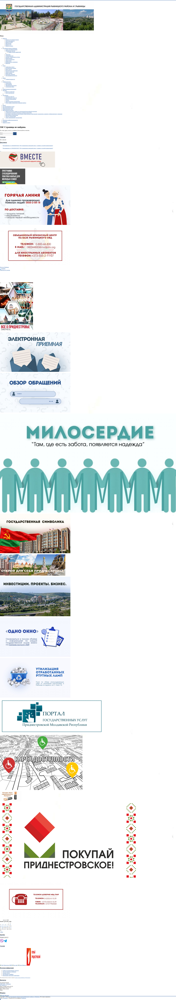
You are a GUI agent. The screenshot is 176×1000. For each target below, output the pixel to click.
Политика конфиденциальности (10, 120)
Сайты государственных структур (11, 970)
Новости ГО (8, 44)
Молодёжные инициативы (12, 115)
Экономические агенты (11, 85)
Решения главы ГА (10, 96)
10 (0, 926)
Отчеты (7, 100)
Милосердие (8, 43)
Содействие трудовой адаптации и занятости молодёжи (19, 112)
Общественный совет (8, 109)
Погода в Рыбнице (4, 267)
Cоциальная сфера (10, 86)
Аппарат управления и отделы (13, 57)
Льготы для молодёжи (11, 116)
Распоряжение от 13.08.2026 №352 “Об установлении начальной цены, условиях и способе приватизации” (28, 145)
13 (5, 926)
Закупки (5, 90)
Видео (4, 105)
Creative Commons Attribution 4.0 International (22, 977)
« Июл (1, 932)
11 (2, 926)
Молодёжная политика (8, 110)
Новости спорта (9, 46)
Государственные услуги (8, 106)
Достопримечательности (11, 75)
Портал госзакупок (10, 91)
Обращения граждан (10, 50)
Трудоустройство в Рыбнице (9, 971)
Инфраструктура (7, 81)
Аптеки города (6, 973)
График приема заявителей (14, 52)
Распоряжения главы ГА (11, 97)
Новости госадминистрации (12, 39)
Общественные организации (9, 89)
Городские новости (10, 41)
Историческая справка (11, 68)
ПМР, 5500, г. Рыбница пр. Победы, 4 (5, 984)
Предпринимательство (8, 107)
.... (0, 150)
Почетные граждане (10, 74)
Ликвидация (8, 60)
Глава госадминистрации (11, 49)
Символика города (10, 67)
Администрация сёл (10, 79)
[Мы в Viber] (1, 942)
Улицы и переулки (10, 71)
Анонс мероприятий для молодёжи (14, 117)
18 (2, 927)
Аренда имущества (10, 59)
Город (4, 65)
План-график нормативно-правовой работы (16, 102)
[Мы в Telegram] (5, 942)
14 (7, 926)
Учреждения (8, 83)
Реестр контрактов (10, 93)
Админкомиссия (9, 55)
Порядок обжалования (11, 99)
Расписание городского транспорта (11, 975)
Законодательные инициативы (13, 101)
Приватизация (9, 58)
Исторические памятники (12, 70)
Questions (5, 121)
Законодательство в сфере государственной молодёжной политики (21, 111)
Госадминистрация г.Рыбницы (10, 48)
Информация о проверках (12, 62)
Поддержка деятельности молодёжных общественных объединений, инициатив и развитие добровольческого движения (34, 114)
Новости (5, 38)
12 (4, 926)
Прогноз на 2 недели (5, 270)
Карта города (9, 69)
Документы (5, 95)
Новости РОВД (9, 42)
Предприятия (9, 84)
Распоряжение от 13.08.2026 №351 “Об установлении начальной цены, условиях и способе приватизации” (28, 148)
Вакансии (8, 63)
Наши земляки (9, 73)
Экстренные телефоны (8, 974)
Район (4, 78)
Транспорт (8, 54)
